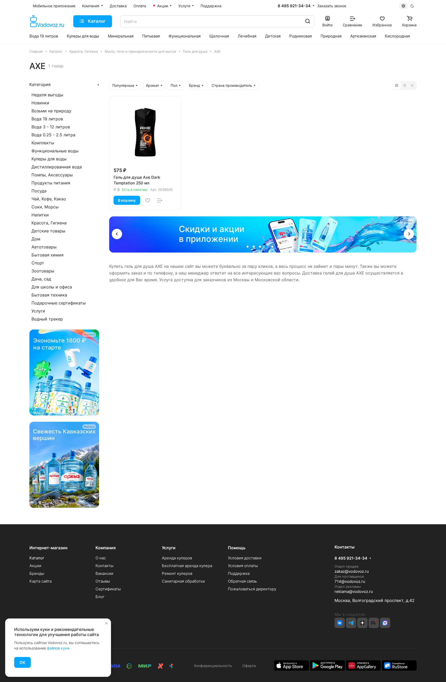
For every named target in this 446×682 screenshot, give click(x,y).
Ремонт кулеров (177, 573)
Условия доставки (244, 557)
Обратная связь (242, 581)
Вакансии (104, 573)
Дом (35, 238)
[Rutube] (374, 623)
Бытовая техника (49, 294)
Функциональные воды (54, 150)
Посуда (38, 190)
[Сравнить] (159, 200)
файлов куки (58, 648)
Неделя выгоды (47, 94)
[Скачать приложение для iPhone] (291, 665)
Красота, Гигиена (49, 222)
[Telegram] (351, 623)
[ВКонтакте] (339, 623)
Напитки (40, 214)
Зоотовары (42, 270)
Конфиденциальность (213, 665)
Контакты (104, 565)
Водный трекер (47, 319)
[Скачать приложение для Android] (327, 665)
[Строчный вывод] (404, 85)
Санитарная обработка (183, 581)
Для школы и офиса (51, 286)
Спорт (37, 262)
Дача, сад (41, 278)
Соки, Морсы (45, 206)
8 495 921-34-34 (294, 6)
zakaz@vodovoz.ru (351, 571)
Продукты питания (50, 182)
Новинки (40, 102)
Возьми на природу (51, 110)
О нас (100, 557)
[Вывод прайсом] (412, 85)
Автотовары (44, 246)
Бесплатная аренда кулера (187, 565)
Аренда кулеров (177, 557)
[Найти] (307, 21)
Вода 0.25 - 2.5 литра (53, 134)
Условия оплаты (243, 565)
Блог (100, 596)
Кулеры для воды (49, 158)
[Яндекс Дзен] (362, 623)
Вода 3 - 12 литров (50, 126)
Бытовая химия (47, 254)
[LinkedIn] (385, 623)
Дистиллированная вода (56, 166)
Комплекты (42, 142)
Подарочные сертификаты (58, 302)
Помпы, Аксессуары (52, 174)
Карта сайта (40, 581)
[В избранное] (147, 200)
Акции (35, 565)
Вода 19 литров (47, 118)
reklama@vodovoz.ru (353, 591)
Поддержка (239, 573)
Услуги (38, 310)
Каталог (36, 557)
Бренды (36, 573)
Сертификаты (108, 588)
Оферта (248, 665)
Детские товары (48, 230)
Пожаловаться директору (252, 588)
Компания (105, 547)
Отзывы (102, 581)
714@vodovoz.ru (349, 581)
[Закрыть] (106, 623)
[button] (117, 234)
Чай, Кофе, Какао (48, 198)
